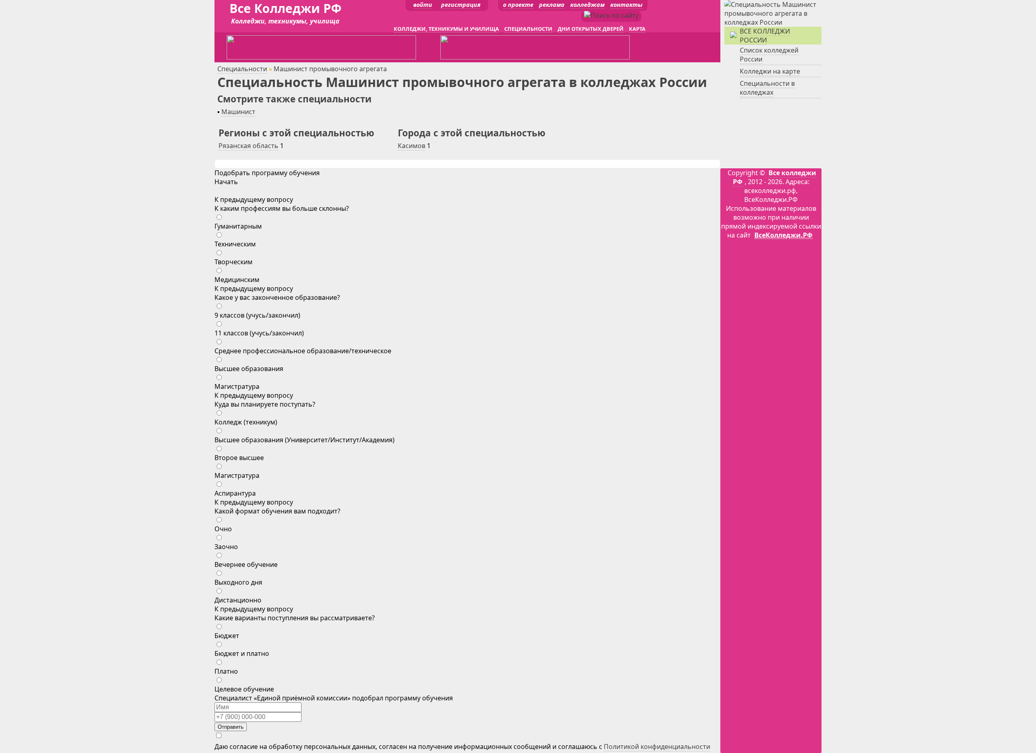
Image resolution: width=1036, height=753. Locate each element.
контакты (626, 4)
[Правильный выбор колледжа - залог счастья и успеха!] (773, 22)
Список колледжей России (769, 55)
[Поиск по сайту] (611, 15)
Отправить (231, 727)
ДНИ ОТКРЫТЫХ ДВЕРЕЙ (591, 28)
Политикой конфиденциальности (657, 746)
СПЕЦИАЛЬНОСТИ (528, 28)
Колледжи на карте (770, 71)
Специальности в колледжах (767, 88)
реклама (552, 4)
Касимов (411, 145)
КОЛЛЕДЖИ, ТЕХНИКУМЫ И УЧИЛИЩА (446, 28)
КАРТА (637, 28)
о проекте (518, 4)
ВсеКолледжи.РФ (783, 235)
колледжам (587, 4)
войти (422, 4)
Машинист (238, 111)
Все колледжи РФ (774, 177)
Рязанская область (248, 145)
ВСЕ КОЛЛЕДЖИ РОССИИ (765, 36)
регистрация (460, 4)
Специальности (242, 68)
